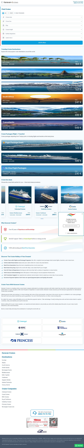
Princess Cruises (6, 404)
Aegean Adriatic (6, 380)
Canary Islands (6, 385)
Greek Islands (5, 367)
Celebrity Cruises (6, 401)
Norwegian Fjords (7, 370)
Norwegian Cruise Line (8, 406)
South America (6, 365)
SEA (5, 13)
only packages (20, 13)
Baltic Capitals (5, 375)
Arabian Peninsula (7, 382)
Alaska (3, 362)
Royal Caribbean (6, 399)
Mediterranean (6, 372)
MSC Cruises (5, 397)
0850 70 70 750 (78, 3)
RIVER (11, 13)
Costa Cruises (5, 394)
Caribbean (5, 377)
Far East (4, 360)
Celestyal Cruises (6, 392)
